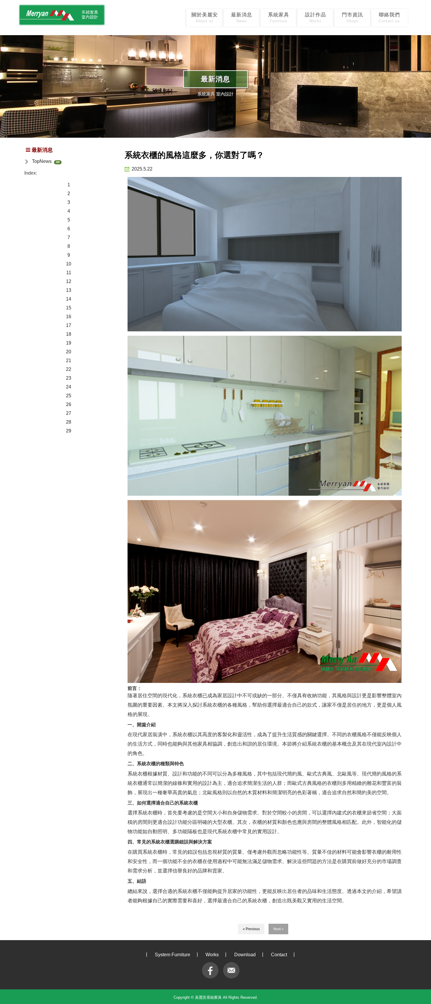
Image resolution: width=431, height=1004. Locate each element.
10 (68, 263)
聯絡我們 (389, 17)
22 (68, 369)
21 (68, 360)
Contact (279, 954)
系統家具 (278, 17)
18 (68, 334)
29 (68, 430)
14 (68, 298)
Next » (278, 929)
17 (68, 325)
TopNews (42, 161)
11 (68, 272)
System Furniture (172, 954)
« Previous (251, 929)
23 (68, 378)
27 (68, 413)
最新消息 (241, 17)
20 (68, 351)
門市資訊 (352, 17)
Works (212, 954)
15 (68, 307)
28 (68, 422)
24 (68, 386)
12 (68, 281)
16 (68, 316)
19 (68, 342)
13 (68, 290)
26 (68, 404)
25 (68, 395)
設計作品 (315, 17)
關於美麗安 (204, 17)
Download (245, 954)
